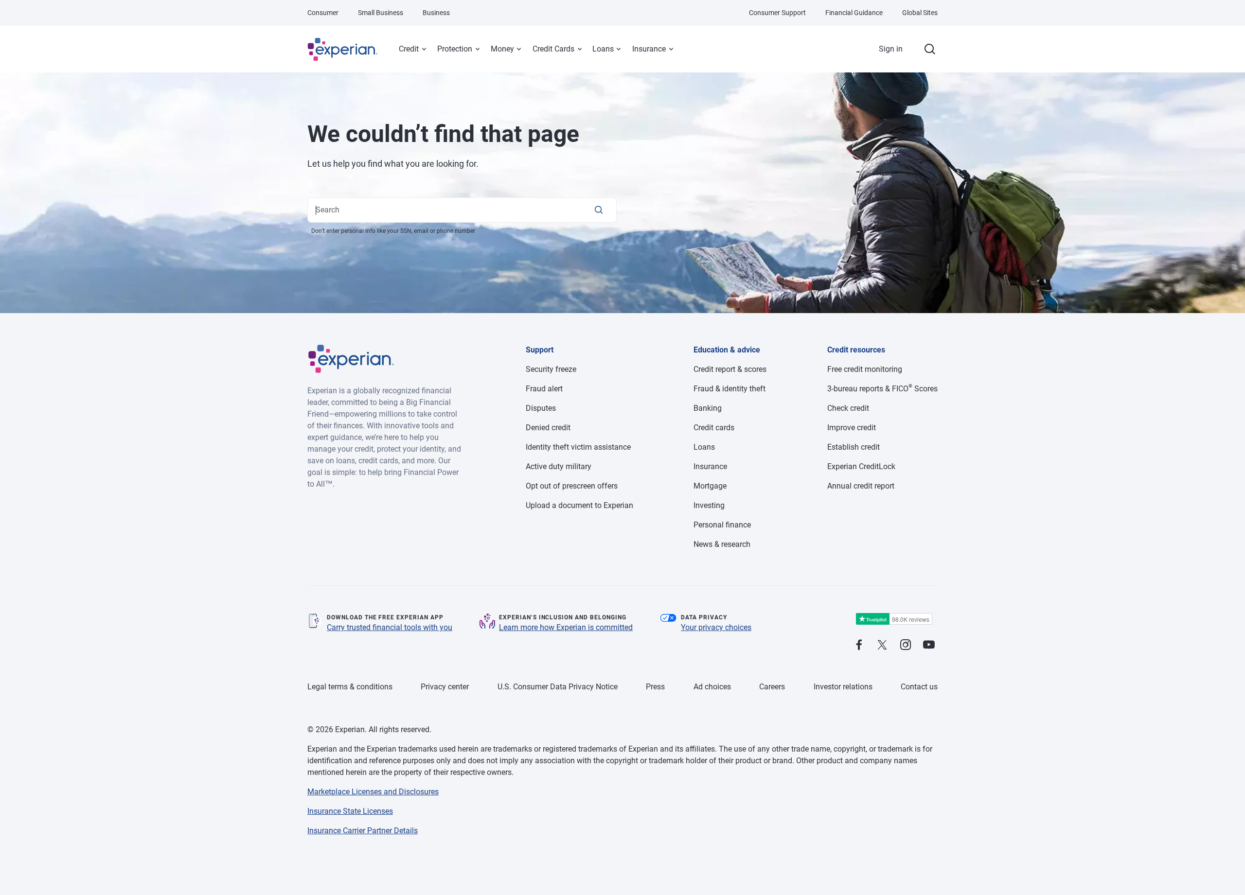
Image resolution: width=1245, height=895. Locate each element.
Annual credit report (860, 486)
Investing (709, 505)
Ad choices (712, 686)
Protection (454, 48)
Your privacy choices (716, 627)
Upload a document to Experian (579, 505)
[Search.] (930, 49)
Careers (772, 686)
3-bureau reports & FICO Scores (882, 388)
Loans (603, 48)
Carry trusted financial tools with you (389, 627)
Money (502, 48)
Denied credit (548, 427)
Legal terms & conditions (349, 686)
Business (436, 13)
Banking (708, 408)
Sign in (891, 48)
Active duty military (558, 466)
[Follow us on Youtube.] (929, 645)
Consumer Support (777, 13)
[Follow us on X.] (882, 645)
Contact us (919, 686)
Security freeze (551, 369)
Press (655, 686)
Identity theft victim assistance (578, 447)
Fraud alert (544, 388)
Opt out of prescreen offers (572, 486)
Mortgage (710, 486)
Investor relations (843, 686)
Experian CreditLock (861, 466)
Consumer (322, 13)
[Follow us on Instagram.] (905, 645)
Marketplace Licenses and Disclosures (373, 791)
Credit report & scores (730, 369)
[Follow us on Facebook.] (859, 645)
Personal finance (722, 524)
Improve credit (851, 427)
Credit (409, 48)
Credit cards (714, 427)
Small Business (380, 13)
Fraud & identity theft (729, 388)
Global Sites (920, 13)
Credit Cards (553, 48)
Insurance (649, 48)
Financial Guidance (854, 13)
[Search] (598, 210)
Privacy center (445, 686)
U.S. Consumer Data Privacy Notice (558, 686)
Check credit (848, 408)
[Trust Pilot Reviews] (894, 619)
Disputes (541, 408)
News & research (722, 544)
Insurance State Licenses (350, 811)
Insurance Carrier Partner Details (362, 830)
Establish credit (853, 447)
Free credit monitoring (864, 369)
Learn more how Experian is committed (566, 627)
